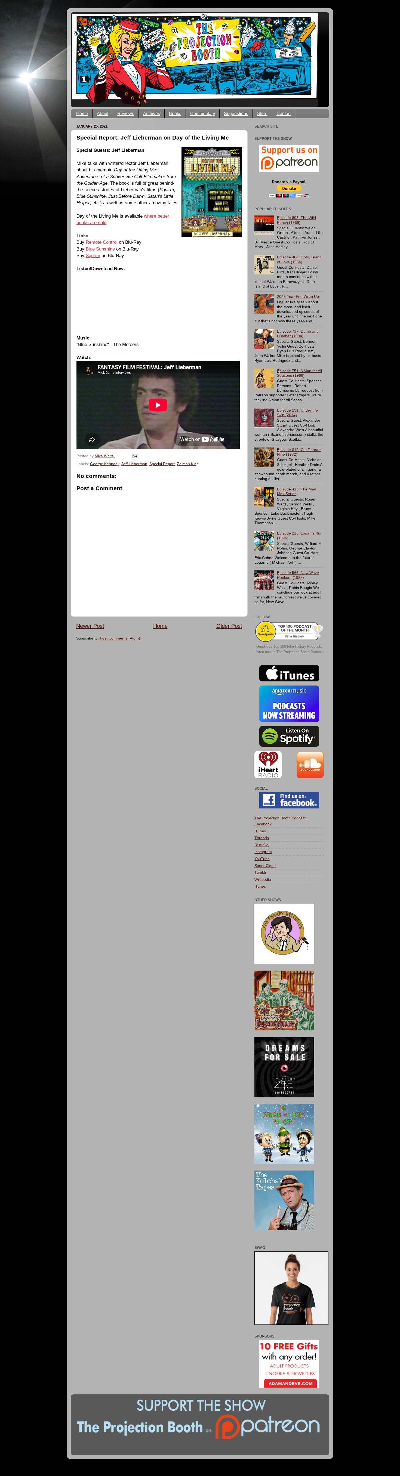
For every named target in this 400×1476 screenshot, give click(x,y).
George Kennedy (104, 464)
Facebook (263, 824)
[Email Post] (135, 456)
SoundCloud (265, 865)
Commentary (202, 113)
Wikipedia (262, 879)
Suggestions (236, 113)
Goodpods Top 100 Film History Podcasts (289, 646)
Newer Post (90, 626)
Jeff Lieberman (134, 464)
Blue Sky (261, 845)
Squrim (93, 255)
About (102, 113)
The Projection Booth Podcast (280, 818)
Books (175, 113)
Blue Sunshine (100, 249)
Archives (151, 113)
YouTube (262, 859)
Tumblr (260, 872)
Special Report (162, 464)
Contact (283, 113)
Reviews (125, 113)
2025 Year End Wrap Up (298, 296)
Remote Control (102, 242)
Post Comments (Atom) (120, 638)
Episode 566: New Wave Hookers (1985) (298, 574)
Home (82, 113)
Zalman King (188, 464)
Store (262, 113)
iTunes (260, 831)
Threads (261, 838)
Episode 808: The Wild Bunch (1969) (296, 219)
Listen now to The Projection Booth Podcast (289, 652)
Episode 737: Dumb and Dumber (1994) (298, 333)
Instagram (263, 852)
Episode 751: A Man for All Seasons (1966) (299, 373)
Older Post (229, 626)
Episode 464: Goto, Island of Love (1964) (299, 259)
